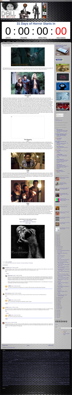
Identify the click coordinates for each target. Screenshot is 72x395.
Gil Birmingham (55, 364)
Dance (60, 359)
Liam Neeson (6, 371)
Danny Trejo (8, 360)
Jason (13, 367)
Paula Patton (56, 375)
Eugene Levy (31, 363)
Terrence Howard (12, 382)
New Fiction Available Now (61, 171)
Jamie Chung (66, 366)
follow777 (35, 392)
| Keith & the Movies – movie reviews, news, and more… (62, 134)
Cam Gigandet (44, 356)
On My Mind (9, 375)
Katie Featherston (48, 369)
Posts (58, 114)
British (19, 356)
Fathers (52, 363)
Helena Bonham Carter (25, 365)
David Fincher (24, 360)
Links (17, 371)
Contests (37, 359)
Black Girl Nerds (59, 129)
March (59, 305)
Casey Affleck (4, 357)
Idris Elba (67, 365)
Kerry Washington (58, 369)
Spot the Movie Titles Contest (64, 380)
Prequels (26, 376)
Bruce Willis (28, 356)
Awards (49, 354)
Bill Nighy (32, 355)
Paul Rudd (48, 375)
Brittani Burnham (8, 293)
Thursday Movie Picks (63, 382)
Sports (58, 380)
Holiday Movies (38, 365)
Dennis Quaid (37, 360)
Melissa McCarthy (54, 372)
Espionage (22, 363)
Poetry (10, 376)
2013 (58, 311)
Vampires (62, 383)
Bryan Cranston (33, 356)
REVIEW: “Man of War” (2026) (61, 135)
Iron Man (8, 366)
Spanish (49, 380)
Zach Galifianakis (65, 384)
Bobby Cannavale (61, 355)
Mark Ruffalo (65, 371)
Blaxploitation (50, 355)
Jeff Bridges (42, 367)
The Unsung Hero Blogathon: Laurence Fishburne (63, 183)
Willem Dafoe (44, 384)
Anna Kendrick (62, 353)
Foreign (62, 363)
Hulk (57, 365)
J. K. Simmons (15, 366)
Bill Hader (26, 355)
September (59, 297)
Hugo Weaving (54, 365)
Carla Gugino (63, 356)
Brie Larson (16, 356)
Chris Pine (56, 357)
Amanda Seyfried (30, 353)
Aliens (23, 353)
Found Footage (5, 364)
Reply (6, 271)
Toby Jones (18, 383)
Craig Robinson (44, 359)
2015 (58, 245)
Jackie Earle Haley (25, 366)
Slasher (38, 380)
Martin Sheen (26, 372)
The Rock (53, 382)
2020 (58, 238)
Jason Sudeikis (34, 367)
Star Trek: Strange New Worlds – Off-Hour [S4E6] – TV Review (62, 143)
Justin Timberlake (36, 369)
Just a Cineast (59, 138)
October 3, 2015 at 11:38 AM (16, 293)
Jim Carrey (20, 368)
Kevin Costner (67, 369)
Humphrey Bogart (60, 365)
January (59, 308)
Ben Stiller (6, 355)
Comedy (16, 359)
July (58, 300)
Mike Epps (66, 373)
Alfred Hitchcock (19, 353)
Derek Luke (47, 360)
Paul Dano (40, 375)
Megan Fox (50, 372)
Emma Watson (10, 363)
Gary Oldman (31, 364)
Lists (13, 41)
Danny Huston (5, 360)
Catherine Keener (14, 357)
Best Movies (17, 355)
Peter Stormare (65, 375)
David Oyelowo (32, 360)
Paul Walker (52, 375)
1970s (13, 351)
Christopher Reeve (41, 358)
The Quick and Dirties (48, 382)
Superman (30, 381)
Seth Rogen (20, 380)
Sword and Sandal (47, 381)
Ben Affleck (66, 354)
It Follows (58, 293)
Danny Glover (67, 359)
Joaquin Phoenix (25, 368)
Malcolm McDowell (40, 371)
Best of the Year (22, 355)
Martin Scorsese (21, 372)
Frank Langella (14, 364)
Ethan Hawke (26, 363)
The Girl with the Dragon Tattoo (39, 382)
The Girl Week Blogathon (30, 382)
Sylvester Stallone (53, 381)
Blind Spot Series (55, 355)
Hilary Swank (31, 365)
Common (34, 359)
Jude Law (20, 369)
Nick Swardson (58, 374)
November (59, 247)
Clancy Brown (54, 358)
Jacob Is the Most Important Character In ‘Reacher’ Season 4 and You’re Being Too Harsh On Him (62, 161)
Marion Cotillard (56, 371)
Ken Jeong (53, 369)
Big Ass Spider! (59, 251)
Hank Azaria (6, 365)
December (59, 246)
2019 (58, 239)
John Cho (33, 368)
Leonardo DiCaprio (61, 370)
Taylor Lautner (64, 381)
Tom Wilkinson (42, 383)
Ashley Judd (46, 354)
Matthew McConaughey (35, 372)
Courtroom (40, 359)
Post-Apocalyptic (21, 376)
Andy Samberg (40, 353)
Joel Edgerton (30, 368)
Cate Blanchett (9, 357)
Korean (27, 370)
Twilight (51, 383)
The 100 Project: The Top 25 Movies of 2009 (64, 218)
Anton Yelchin (15, 354)
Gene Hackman (36, 364)
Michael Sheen (41, 373)
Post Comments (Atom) (11, 347)
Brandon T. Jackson (8, 356)
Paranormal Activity (27, 375)
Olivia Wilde (4, 375)
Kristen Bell (30, 370)
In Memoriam (5, 366)
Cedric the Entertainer (20, 357)
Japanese (10, 367)
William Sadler (49, 384)
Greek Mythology (60, 364)
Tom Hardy (33, 383)
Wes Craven (22, 384)
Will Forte (37, 384)
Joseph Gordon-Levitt (6, 369)
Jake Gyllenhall (36, 366)
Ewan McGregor (35, 363)
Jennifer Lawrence (62, 367)
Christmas (7, 358)
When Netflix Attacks (28, 220)
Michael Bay (63, 372)
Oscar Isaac (13, 375)
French (22, 364)
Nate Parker (39, 374)
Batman (58, 354)
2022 (58, 235)
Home (4, 41)
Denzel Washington (42, 360)
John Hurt (50, 368)
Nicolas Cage (63, 374)
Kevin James (12, 370)
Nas (36, 374)
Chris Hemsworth (52, 357)
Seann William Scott (12, 380)
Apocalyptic (25, 354)
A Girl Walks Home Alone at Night (62, 274)
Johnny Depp (59, 368)
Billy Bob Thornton (36, 355)
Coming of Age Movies (29, 359)
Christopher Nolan (29, 358)
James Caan (46, 366)
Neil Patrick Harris (47, 374)
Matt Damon (30, 372)
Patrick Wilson (32, 375)
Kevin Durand (5, 370)
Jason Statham (29, 367)
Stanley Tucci (6, 381)
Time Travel (7, 383)
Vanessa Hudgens (66, 383)
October (59, 249)
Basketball (55, 354)
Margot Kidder (51, 371)
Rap (54, 376)
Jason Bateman (17, 367)
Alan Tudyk (10, 353)
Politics (17, 376)
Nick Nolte (54, 374)
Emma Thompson (5, 363)
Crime (48, 359)
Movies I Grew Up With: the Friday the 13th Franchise (63, 267)
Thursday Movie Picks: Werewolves (63, 259)
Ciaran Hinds (46, 358)
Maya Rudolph (41, 372)
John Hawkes (47, 368)
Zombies (6, 385)
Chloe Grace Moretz (40, 357)
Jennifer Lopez (67, 367)
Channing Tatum (26, 357)
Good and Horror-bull (60, 255)
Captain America (54, 356)
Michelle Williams (57, 373)
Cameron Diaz (49, 356)
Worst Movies (59, 384)
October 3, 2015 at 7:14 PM (13, 307)
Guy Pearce (65, 364)
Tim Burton (4, 383)
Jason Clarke (21, 367)
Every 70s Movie (59, 170)
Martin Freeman (16, 372)
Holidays (41, 365)
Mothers (20, 374)
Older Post (50, 345)
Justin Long (32, 369)
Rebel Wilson (61, 376)
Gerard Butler (46, 364)
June (58, 301)
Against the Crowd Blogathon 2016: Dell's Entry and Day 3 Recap (64, 199)
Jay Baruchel (39, 367)
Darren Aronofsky (18, 360)
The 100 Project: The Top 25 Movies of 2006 (64, 228)
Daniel (6, 322)
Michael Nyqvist (20, 373)
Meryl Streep (59, 372)
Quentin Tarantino (35, 376)
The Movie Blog (59, 154)
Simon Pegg (34, 380)
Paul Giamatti (44, 375)
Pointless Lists (13, 376)
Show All (68, 173)
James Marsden (61, 366)
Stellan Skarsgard (11, 381)
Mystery (34, 374)
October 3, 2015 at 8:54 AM (17, 275)
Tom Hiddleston (37, 383)
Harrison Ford (10, 365)
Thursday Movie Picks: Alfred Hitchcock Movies (62, 295)
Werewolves (18, 384)
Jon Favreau (64, 368)
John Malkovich (54, 368)
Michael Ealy (4, 373)
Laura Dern (45, 370)
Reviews (8, 378)
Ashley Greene (41, 354)
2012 (58, 313)
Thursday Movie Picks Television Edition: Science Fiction (64, 194)
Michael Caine (67, 372)
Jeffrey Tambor (47, 367)
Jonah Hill (67, 368)
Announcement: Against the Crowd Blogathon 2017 (64, 188)
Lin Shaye (14, 371)
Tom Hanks (29, 383)
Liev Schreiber (11, 371)
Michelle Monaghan (46, 373)
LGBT (42, 370)
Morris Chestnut (16, 374)
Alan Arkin (6, 353)
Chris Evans (46, 357)
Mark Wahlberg (7, 372)
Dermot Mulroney (52, 360)
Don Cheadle (65, 360)
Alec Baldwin (14, 353)
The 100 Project (35, 41)
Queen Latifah (29, 376)
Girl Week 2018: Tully (63, 206)
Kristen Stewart (34, 370)
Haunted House (15, 365)
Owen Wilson (19, 375)
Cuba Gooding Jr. (51, 359)
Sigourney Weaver (29, 380)
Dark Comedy (13, 360)
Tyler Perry (54, 383)
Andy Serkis (44, 353)
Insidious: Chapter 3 (60, 256)
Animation (57, 353)
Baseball (52, 354)
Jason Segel (25, 367)
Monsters (5, 374)
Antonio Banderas (20, 354)
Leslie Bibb (66, 370)
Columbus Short (11, 359)
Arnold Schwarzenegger (35, 354)
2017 (58, 242)
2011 (57, 314)
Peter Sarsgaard (60, 375)
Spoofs (55, 380)
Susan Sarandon (34, 381)
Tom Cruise (25, 383)
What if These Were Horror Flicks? (63, 277)
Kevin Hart (8, 370)
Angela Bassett (48, 353)
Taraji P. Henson (59, 381)
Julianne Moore (28, 369)
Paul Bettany (36, 375)
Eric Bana (18, 363)
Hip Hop (34, 365)
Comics (25, 359)
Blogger (43, 392)
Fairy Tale (43, 363)
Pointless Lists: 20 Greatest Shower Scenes (64, 178)
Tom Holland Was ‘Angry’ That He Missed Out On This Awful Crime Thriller (62, 156)
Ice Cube (64, 365)
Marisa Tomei (61, 371)
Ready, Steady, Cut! (60, 159)
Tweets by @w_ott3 (59, 120)
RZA (42, 376)
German (49, 364)
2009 (58, 317)
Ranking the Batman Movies (48, 376)
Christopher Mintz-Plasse (23, 358)
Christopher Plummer (35, 358)
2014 (58, 310)
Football (59, 363)
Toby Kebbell (22, 383)
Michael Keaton (15, 373)
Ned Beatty (42, 374)
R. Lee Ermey (40, 376)
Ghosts (52, 364)
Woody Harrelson (54, 384)
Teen (8, 382)
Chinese (35, 357)
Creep (58, 272)
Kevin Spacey (24, 370)
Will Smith (40, 384)
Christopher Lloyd (16, 358)
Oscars (16, 375)
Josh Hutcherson (16, 369)
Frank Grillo (9, 364)
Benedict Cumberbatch (11, 355)
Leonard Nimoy (56, 370)
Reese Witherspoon (66, 376)
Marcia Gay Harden (46, 371)
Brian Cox (12, 356)
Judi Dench (24, 369)
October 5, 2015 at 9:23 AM (12, 322)
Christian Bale (64, 357)
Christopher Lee (11, 358)
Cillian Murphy (50, 358)
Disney (56, 360)
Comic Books (21, 359)
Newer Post (5, 345)
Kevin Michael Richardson (18, 370)
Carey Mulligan (59, 356)
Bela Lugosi (62, 354)
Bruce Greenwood (23, 356)
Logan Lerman (21, 371)
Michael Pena (25, 373)
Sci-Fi (7, 380)
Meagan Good (46, 372)
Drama (10, 362)
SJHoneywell (10, 275)
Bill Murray (29, 355)
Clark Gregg (58, 358)
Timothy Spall (11, 383)
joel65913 (7, 307)
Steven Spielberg (25, 381)
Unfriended (59, 288)
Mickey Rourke (62, 373)
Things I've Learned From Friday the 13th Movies (62, 263)
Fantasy (49, 363)
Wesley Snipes (26, 384)
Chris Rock (60, 357)
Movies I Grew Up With (26, 374)
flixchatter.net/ (59, 164)
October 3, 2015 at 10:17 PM (15, 315)
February (59, 307)
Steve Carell (21, 381)
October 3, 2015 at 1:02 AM (13, 267)
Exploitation (40, 363)
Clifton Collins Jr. (65, 358)
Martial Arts (12, 372)
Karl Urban (40, 369)
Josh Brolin (12, 369)
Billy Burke (41, 355)
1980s (15, 351)
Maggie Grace (36, 371)
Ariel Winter (29, 354)
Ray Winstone (57, 376)
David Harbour (28, 360)
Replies (7, 273)
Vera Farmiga (4, 384)
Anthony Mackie (10, 354)
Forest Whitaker (66, 363)
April (58, 304)
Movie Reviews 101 (60, 146)
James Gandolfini (56, 366)
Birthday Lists (45, 355)
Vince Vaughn (9, 384)
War (15, 384)
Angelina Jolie (53, 353)
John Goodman (41, 368)
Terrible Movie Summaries (18, 382)
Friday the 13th (26, 364)
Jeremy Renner (5, 368)
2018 (58, 241)
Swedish (42, 381)
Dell (8, 315)
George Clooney (41, 364)
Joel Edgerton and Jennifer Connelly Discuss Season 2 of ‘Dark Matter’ (62, 131)
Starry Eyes (59, 281)
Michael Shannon (35, 373)
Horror (44, 365)
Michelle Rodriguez (52, 373)
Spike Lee (52, 380)
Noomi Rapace (67, 374)
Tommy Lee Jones (47, 383)
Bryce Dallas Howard (39, 356)
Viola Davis (12, 384)
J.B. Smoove (20, 366)
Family (47, 363)
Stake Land (59, 258)
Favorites (56, 363)
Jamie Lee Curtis (6, 367)
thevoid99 (7, 267)
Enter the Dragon (14, 363)
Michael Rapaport (30, 373)
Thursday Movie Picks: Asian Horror (63, 271)
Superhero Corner (19, 41)
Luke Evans (32, 371)
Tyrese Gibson (58, 383)
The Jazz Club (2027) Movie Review (62, 147)
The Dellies (24, 382)
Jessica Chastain (16, 368)
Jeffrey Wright (52, 367)
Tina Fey (15, 383)
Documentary (59, 360)
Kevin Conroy (63, 369)
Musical (31, 374)
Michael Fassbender (9, 373)
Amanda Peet (26, 353)
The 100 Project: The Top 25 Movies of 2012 (64, 223)
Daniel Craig (63, 359)
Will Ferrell (34, 384)
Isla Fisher (11, 366)
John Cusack (37, 368)
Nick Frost (51, 374)
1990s (18, 351)
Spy (3, 381)
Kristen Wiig (39, 370)
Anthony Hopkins (5, 354)
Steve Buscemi (16, 381)
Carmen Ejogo (67, 356)
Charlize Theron (31, 357)
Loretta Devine (25, 371)
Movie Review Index (27, 41)
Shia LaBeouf (25, 380)
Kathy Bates (44, 369)
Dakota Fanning (57, 359)
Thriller (56, 382)
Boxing (65, 355)
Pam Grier (22, 375)
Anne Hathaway (67, 353)
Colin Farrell (7, 359)
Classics (61, 358)
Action (47, 352)
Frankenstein (18, 364)
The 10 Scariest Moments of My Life (63, 250)
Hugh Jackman (49, 365)
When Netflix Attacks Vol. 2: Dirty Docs (28, 221)
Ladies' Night (28, 223)
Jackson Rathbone (30, 366)
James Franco (50, 366)
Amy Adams (35, 353)
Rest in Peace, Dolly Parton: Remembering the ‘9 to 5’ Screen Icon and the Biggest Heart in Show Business (62, 166)
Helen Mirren (20, 365)
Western (31, 384)
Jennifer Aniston (56, 367)
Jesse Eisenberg (10, 368)
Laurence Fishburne (50, 370)
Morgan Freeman (11, 374)
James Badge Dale (41, 366)
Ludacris (29, 371)
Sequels (16, 380)
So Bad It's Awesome (44, 380)
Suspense (39, 381)
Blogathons (9, 41)
